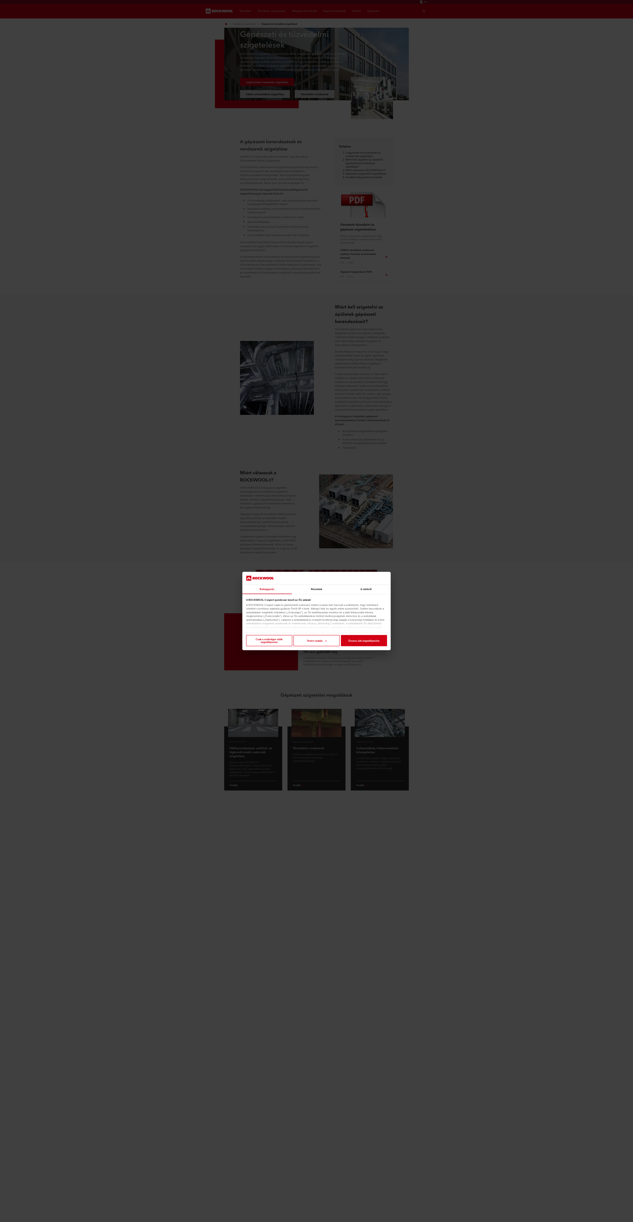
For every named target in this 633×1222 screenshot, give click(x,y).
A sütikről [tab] (366, 589)
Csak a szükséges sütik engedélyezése (269, 640)
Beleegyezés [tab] (267, 589)
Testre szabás (315, 640)
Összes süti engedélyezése (363, 640)
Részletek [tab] (316, 589)
